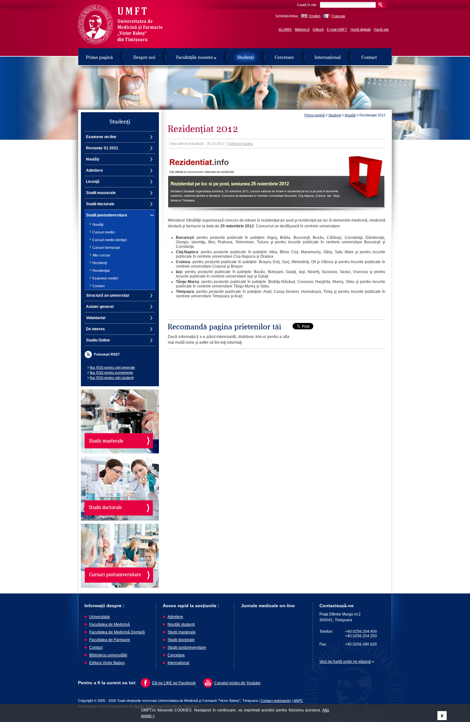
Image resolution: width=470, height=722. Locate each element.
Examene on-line (101, 137)
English (314, 16)
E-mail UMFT (337, 29)
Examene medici (105, 278)
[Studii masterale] (120, 421)
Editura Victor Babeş (107, 663)
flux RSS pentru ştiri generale (112, 367)
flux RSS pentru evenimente (111, 372)
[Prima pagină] (99, 56)
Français (338, 16)
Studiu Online (98, 340)
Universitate (99, 617)
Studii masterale (101, 193)
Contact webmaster (276, 700)
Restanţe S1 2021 (102, 148)
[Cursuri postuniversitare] (120, 556)
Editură (318, 29)
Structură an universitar (107, 295)
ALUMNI (285, 29)
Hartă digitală (360, 29)
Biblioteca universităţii (108, 655)
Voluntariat (96, 318)
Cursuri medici (103, 232)
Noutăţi (92, 159)
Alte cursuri (101, 255)
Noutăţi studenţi (181, 624)
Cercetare (176, 655)
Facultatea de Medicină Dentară (117, 632)
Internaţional (178, 663)
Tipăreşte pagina (240, 143)
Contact (98, 286)
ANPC (298, 700)
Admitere (94, 170)
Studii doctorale (100, 204)
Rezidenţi (99, 263)
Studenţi (334, 115)
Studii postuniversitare (106, 215)
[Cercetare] (284, 56)
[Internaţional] (328, 56)
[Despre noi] (144, 56)
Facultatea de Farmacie (109, 640)
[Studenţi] (245, 56)
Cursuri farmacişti (106, 247)
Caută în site (307, 5)
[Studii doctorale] (120, 489)
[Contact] (369, 56)
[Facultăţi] (196, 56)
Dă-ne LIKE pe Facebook (174, 683)
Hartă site (381, 29)
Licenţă (92, 181)
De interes (95, 329)
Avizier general (100, 306)
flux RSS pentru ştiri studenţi (112, 378)
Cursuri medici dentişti (109, 240)
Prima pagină (314, 115)
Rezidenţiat (101, 270)
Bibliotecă (302, 29)
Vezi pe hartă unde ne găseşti (345, 661)
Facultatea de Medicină (109, 624)
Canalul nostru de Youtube (237, 683)
